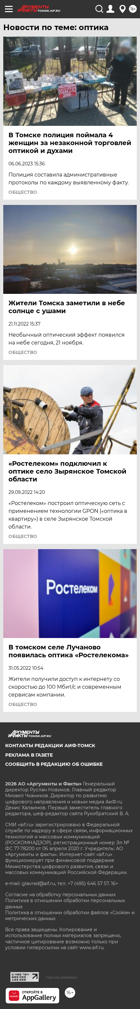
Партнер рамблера (61, 977)
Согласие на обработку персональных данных (60, 895)
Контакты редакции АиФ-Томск (50, 745)
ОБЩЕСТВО (22, 192)
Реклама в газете (29, 755)
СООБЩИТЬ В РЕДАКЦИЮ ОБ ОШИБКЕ (54, 764)
